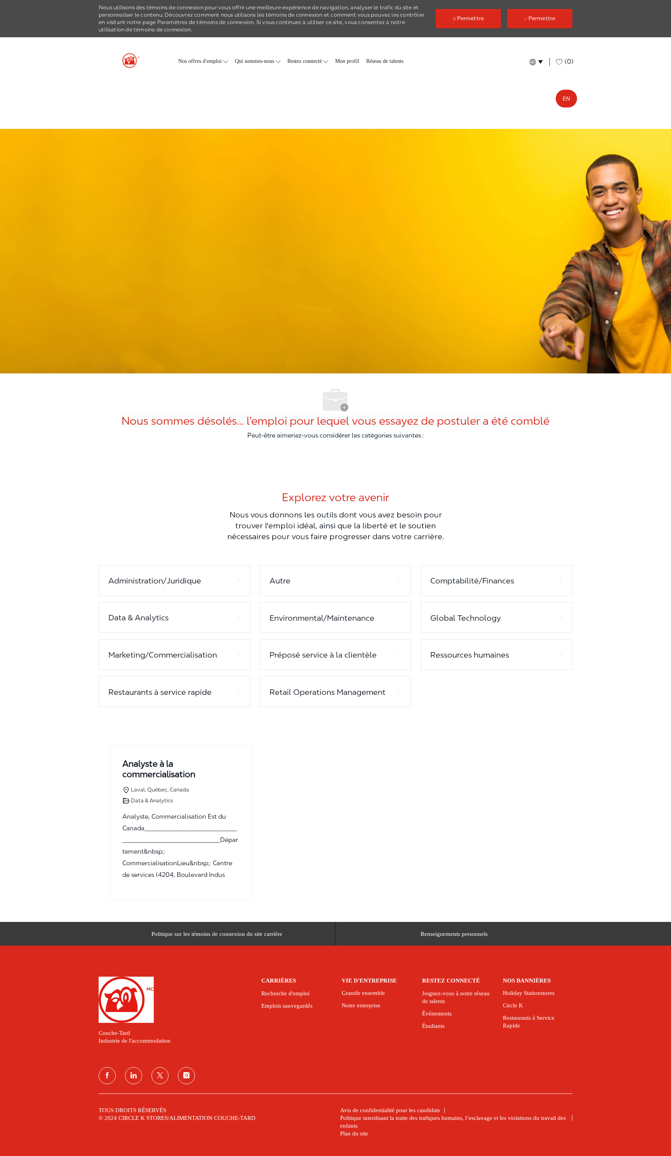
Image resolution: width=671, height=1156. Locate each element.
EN (566, 98)
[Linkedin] (133, 1075)
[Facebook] (107, 1075)
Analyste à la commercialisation (158, 769)
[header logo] (128, 60)
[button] (535, 62)
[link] (174, 999)
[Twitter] (160, 1075)
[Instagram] (186, 1075)
